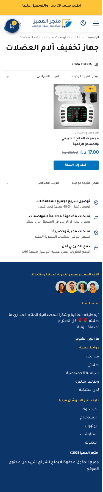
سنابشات (88, 434)
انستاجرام (88, 418)
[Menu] (90, 24)
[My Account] (83, 24)
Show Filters (82, 64)
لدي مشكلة (89, 390)
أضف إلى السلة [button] (76, 165)
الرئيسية (93, 37)
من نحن (92, 357)
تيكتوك (91, 443)
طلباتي (93, 365)
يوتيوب (91, 426)
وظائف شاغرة (87, 382)
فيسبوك (89, 409)
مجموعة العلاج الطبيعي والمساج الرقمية (80, 141)
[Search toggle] (19, 24)
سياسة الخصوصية (82, 373)
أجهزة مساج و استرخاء (87, 133)
